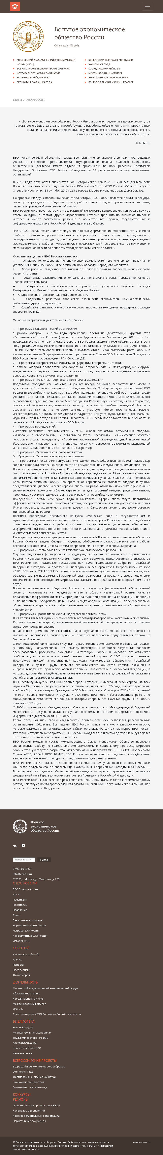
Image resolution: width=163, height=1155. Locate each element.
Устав (16, 894)
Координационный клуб (104, 68)
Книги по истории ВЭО (27, 1048)
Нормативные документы (29, 925)
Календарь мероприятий (29, 1110)
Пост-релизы (21, 970)
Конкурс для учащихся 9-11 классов (111, 82)
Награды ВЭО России (26, 930)
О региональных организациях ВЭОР (36, 1105)
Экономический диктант (33, 77)
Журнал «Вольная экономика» (32, 1032)
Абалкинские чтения (26, 993)
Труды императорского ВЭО (31, 1037)
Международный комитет (105, 73)
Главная (17, 99)
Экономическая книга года (34, 82)
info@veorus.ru (22, 874)
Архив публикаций (25, 1043)
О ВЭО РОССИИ (35, 99)
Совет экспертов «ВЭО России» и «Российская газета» (47, 1014)
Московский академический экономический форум (45, 988)
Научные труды (23, 1027)
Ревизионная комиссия (27, 920)
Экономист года (99, 64)
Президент (20, 899)
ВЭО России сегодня (25, 889)
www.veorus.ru (30, 1149)
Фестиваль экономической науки (38, 73)
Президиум (20, 904)
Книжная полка (22, 1053)
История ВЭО (21, 941)
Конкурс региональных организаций (36, 1115)
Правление (20, 910)
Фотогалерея (21, 975)
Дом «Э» (18, 1009)
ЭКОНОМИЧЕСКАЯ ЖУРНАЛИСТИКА (108, 77)
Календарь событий (26, 954)
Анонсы (17, 959)
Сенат (17, 915)
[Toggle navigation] (147, 7)
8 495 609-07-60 (22, 869)
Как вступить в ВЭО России (30, 935)
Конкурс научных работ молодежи (110, 59)
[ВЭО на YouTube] (25, 845)
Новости (18, 964)
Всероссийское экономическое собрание (43, 68)
